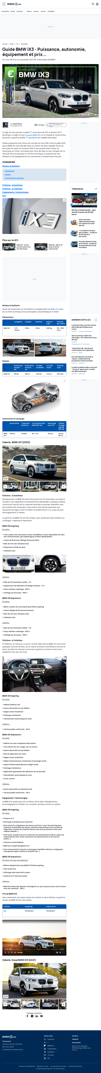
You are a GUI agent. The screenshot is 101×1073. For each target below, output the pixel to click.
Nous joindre (76, 1042)
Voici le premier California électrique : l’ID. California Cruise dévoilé (84, 338)
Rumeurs (82, 363)
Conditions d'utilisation (75, 1066)
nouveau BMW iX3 (32, 135)
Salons (43, 11)
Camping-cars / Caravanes (81, 344)
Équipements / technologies (15, 192)
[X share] (32, 1016)
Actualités (5, 11)
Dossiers (20, 11)
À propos (75, 1036)
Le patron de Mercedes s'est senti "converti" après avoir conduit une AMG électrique (84, 369)
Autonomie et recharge (14, 178)
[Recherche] (93, 4)
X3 (17, 44)
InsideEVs (51, 11)
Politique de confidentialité (27, 1066)
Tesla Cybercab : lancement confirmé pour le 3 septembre (83, 349)
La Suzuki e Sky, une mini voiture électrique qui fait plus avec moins (84, 327)
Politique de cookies (43, 1066)
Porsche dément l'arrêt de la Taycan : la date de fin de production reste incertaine (82, 359)
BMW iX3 (54, 309)
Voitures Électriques (86, 331)
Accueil (4, 44)
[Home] (14, 4)
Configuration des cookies (58, 1066)
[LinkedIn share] (37, 1016)
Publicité (75, 1039)
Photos (36, 11)
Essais (13, 11)
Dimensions (9, 171)
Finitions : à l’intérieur (12, 188)
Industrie (82, 373)
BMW (12, 44)
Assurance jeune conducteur (12, 1044)
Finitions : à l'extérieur (12, 185)
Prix (4, 195)
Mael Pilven (17, 124)
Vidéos (29, 11)
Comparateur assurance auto (12, 1049)
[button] (5, 487)
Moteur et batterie (11, 166)
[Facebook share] (27, 1016)
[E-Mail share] (41, 1016)
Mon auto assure (8, 1047)
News (80, 352)
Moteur (8, 175)
